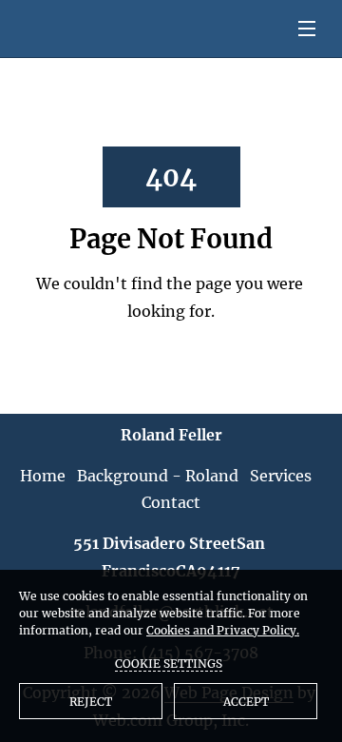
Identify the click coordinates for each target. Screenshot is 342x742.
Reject (90, 701)
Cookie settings (168, 663)
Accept (246, 701)
